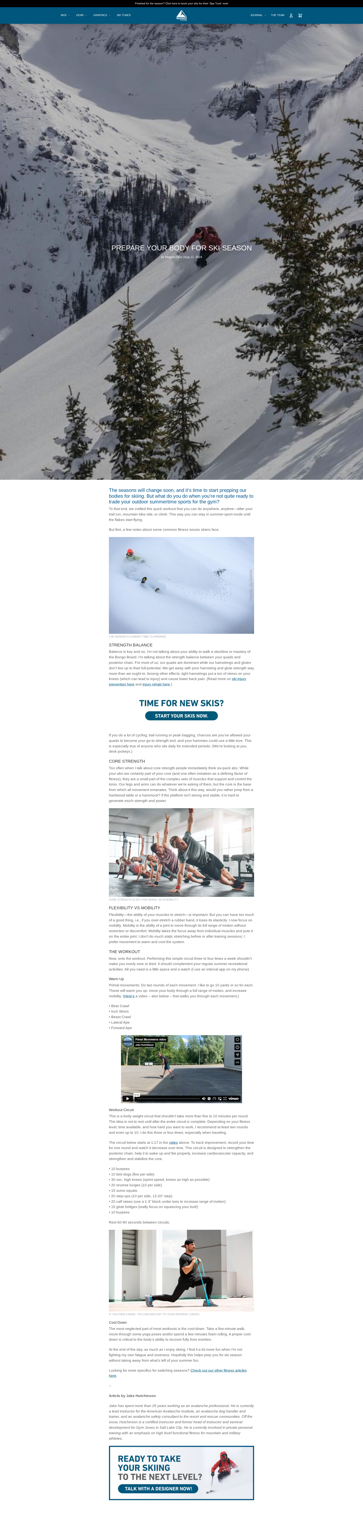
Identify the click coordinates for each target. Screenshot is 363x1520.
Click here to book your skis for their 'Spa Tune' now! (196, 3)
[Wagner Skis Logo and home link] (182, 15)
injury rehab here (156, 684)
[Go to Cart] (300, 15)
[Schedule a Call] (181, 710)
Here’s (129, 996)
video (173, 1143)
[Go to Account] (291, 15)
